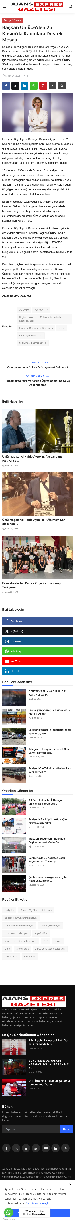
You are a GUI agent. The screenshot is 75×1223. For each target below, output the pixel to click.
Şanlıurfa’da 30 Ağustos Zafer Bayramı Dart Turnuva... (47, 859)
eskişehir (9, 910)
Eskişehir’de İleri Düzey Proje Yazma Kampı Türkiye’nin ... (31, 585)
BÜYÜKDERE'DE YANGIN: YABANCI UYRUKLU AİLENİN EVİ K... (50, 1064)
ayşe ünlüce (41, 933)
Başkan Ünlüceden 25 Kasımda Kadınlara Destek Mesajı (41, 318)
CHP (45, 941)
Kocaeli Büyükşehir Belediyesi (36, 910)
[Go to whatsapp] (8, 1212)
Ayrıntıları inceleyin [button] (38, 1203)
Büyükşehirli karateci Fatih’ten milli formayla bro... (49, 1042)
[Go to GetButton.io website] (9, 1219)
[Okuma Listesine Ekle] (62, 85)
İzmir (7, 948)
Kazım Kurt (30, 956)
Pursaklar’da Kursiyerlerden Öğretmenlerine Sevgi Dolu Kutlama (38, 383)
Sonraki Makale (35, 376)
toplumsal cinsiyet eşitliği (32, 342)
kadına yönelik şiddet (30, 335)
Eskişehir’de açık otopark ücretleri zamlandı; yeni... (50, 731)
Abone (66, 1129)
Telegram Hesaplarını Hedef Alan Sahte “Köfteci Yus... (49, 750)
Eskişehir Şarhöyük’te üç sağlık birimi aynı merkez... (48, 821)
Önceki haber (40, 362)
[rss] (65, 1148)
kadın (61, 328)
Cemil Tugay (11, 956)
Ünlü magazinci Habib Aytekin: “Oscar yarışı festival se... (32, 458)
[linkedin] (55, 1148)
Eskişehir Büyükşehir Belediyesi (36, 328)
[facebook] (6, 1148)
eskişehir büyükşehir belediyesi (21, 917)
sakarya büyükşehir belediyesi (21, 941)
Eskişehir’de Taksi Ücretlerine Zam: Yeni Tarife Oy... (50, 770)
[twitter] (16, 1148)
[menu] (4, 6)
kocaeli (58, 941)
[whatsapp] (36, 1148)
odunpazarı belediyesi (16, 933)
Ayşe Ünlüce (41, 309)
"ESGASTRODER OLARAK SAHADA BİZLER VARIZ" (50, 712)
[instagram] (26, 1148)
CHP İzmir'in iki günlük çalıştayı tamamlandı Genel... (49, 1082)
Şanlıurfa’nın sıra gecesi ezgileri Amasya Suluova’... (48, 879)
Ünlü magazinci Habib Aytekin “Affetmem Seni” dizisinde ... (34, 522)
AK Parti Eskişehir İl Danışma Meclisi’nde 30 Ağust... (46, 801)
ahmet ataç (22, 948)
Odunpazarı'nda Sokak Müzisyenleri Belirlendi (37, 367)
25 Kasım (24, 309)
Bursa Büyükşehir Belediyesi (50, 948)
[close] (70, 1184)
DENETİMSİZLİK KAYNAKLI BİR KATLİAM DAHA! (47, 693)
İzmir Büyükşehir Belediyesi (19, 925)
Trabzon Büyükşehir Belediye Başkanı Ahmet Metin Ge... (47, 840)
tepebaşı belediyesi (50, 925)
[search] (70, 6)
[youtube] (46, 1148)
